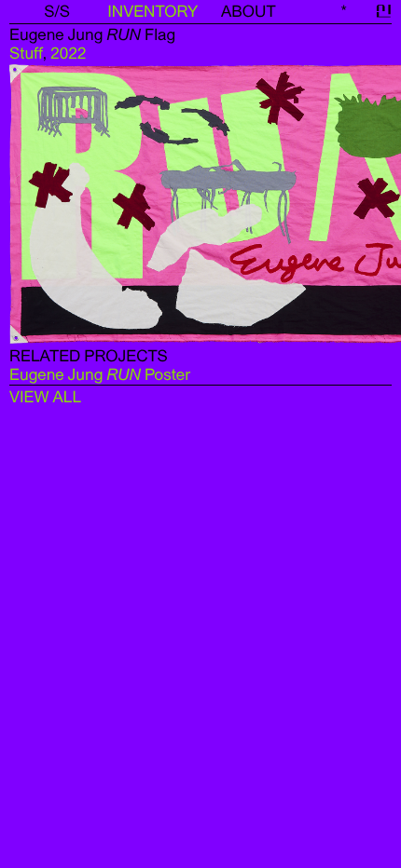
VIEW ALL (45, 396)
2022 (68, 53)
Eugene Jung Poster (99, 374)
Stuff (26, 53)
